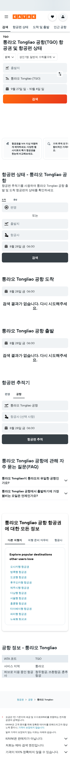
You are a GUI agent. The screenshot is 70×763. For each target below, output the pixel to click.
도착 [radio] (4, 199)
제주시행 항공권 (19, 587)
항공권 (20, 699)
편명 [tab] (7, 394)
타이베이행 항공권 (21, 608)
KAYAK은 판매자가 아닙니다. (24, 738)
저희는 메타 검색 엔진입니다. (25, 745)
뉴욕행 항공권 (18, 619)
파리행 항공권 (18, 614)
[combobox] (38, 223)
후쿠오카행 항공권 (21, 582)
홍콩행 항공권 (18, 603)
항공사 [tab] (59, 540)
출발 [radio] (15, 199)
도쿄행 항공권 (18, 577)
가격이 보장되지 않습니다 (31, 727)
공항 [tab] (19, 394)
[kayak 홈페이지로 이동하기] (24, 16)
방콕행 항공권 (18, 572)
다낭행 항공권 (18, 593)
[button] (6, 17)
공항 (30, 699)
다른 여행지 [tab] (15, 540)
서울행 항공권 (18, 598)
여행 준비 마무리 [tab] (38, 540)
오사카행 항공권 (19, 566)
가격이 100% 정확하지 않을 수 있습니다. (32, 752)
